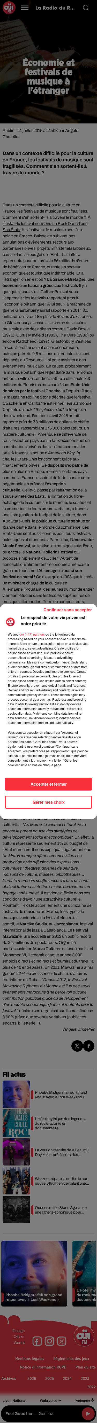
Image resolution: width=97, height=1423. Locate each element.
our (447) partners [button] (32, 634)
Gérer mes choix (49, 802)
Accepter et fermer (49, 784)
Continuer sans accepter (67, 610)
